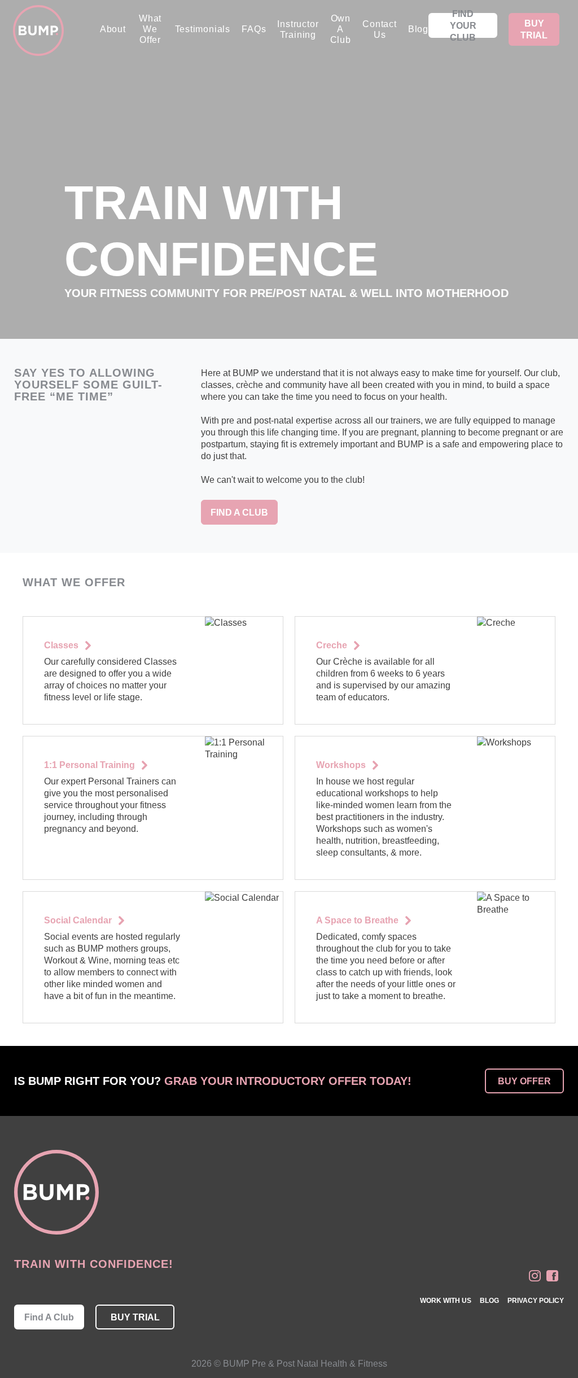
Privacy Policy (535, 1301)
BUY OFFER (524, 1081)
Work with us (445, 1301)
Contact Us (379, 29)
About (113, 29)
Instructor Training (297, 29)
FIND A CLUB (239, 512)
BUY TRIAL (534, 29)
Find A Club (49, 1317)
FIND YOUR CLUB (463, 25)
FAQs (254, 29)
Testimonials (203, 29)
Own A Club (340, 29)
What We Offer (150, 29)
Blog (418, 29)
